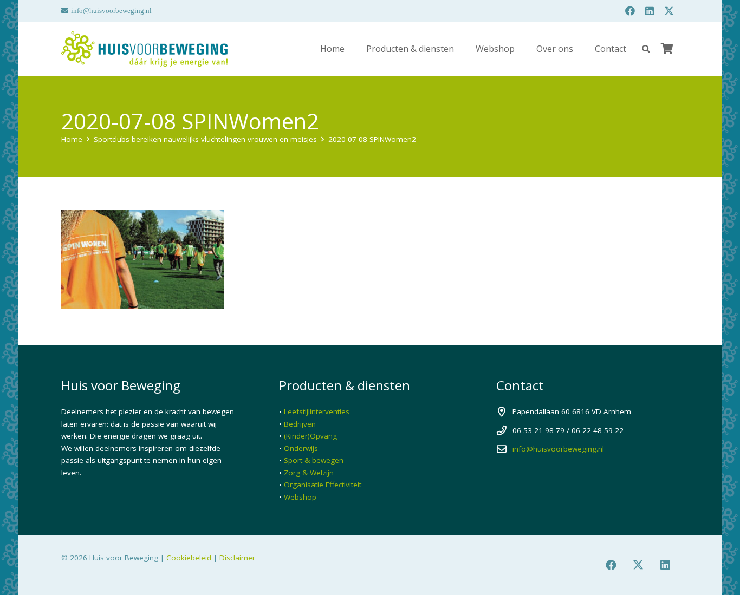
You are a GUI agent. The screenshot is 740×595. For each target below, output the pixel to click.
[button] (646, 49)
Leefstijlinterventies (316, 411)
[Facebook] (630, 11)
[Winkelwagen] (667, 49)
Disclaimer (237, 558)
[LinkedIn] (649, 11)
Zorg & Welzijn (309, 473)
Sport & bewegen (313, 460)
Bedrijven (300, 424)
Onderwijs (301, 448)
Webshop (300, 497)
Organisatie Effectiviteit (322, 484)
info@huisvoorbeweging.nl (558, 449)
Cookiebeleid (188, 558)
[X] (669, 11)
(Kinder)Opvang (310, 436)
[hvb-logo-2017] (144, 49)
